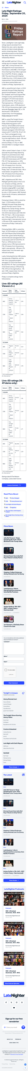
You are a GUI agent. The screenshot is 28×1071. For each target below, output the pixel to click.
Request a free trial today (16, 1054)
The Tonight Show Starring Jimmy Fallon (14, 515)
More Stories (13, 880)
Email (5, 661)
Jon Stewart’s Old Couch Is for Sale (14, 625)
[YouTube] (14, 1008)
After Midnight (15, 498)
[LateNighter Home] (14, 2)
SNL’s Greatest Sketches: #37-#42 (13, 972)
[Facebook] (6, 1002)
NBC (7, 507)
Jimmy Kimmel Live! (16, 501)
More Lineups (13, 767)
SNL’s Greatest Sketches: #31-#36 (13, 942)
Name (6, 656)
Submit (23, 1026)
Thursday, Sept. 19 (14, 109)
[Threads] (22, 1002)
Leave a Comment (12, 485)
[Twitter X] (11, 1002)
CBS (7, 501)
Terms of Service (16, 1033)
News (7, 7)
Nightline (13, 507)
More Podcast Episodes (12, 983)
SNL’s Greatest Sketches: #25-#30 (13, 912)
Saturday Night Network (13, 915)
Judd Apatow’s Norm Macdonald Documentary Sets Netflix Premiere (12, 590)
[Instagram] (17, 1002)
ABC (7, 498)
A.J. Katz (6, 19)
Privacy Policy (8, 1033)
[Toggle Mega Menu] (3, 2)
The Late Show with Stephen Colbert (13, 511)
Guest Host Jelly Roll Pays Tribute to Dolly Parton (13, 557)
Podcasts (8, 908)
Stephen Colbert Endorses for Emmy (14, 573)
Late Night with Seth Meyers (13, 504)
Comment (7, 641)
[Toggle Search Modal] (25, 2)
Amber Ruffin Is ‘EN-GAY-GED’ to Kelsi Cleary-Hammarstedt (12, 608)
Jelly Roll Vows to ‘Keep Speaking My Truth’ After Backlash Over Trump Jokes (13, 539)
